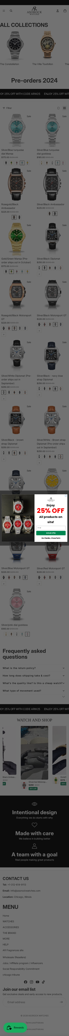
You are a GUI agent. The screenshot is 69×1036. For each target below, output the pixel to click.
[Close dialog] (66, 496)
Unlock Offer (51, 533)
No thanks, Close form (51, 538)
